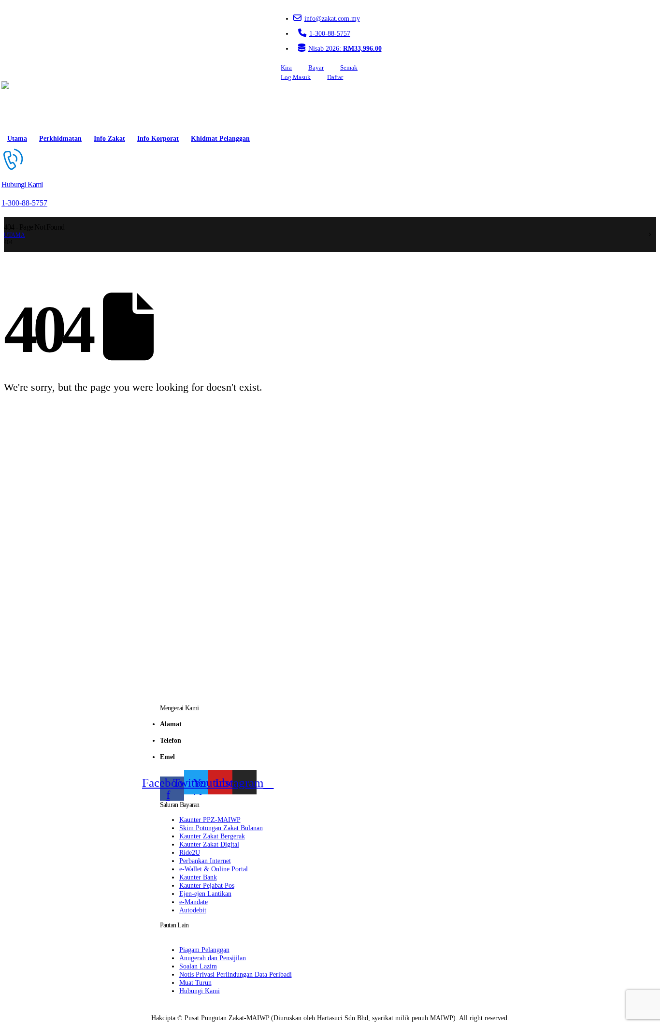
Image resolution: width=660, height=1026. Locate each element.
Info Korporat (158, 138)
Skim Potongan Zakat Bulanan (221, 828)
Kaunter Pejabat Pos (206, 885)
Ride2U (189, 852)
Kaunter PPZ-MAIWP (210, 819)
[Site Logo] (29, 105)
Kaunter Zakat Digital (209, 844)
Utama (17, 138)
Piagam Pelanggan (204, 949)
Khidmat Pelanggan (220, 138)
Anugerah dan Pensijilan (212, 958)
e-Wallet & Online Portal (213, 869)
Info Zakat (109, 138)
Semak (349, 67)
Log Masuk (296, 76)
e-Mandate (193, 902)
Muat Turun (195, 982)
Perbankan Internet (205, 861)
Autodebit (192, 910)
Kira (286, 67)
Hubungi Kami (199, 991)
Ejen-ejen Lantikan (205, 893)
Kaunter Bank (198, 877)
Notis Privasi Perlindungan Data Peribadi (235, 974)
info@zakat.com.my (332, 18)
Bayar (316, 67)
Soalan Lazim (198, 966)
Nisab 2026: (345, 48)
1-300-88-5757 (329, 33)
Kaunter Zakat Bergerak (212, 836)
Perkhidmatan (60, 138)
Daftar (335, 76)
